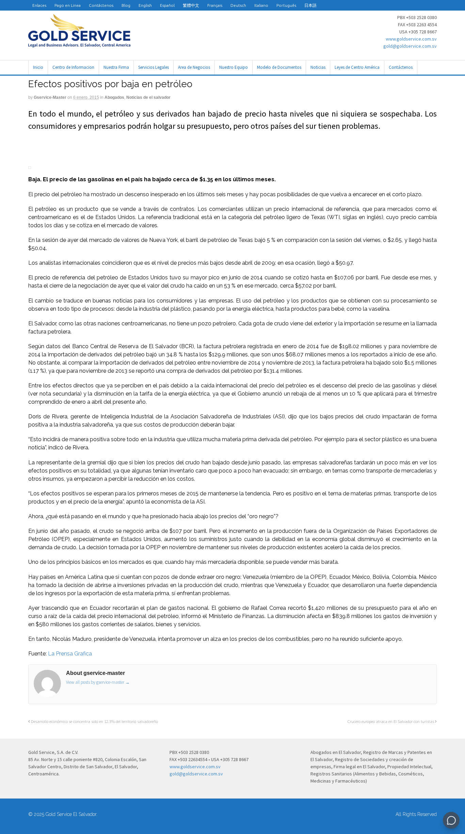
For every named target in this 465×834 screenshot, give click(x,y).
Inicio (38, 67)
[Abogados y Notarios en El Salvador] (79, 44)
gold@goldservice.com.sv (410, 46)
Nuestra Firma (116, 67)
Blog (126, 5)
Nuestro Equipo (233, 67)
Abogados (114, 97)
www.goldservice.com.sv (411, 39)
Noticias (317, 67)
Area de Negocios (194, 67)
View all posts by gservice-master (98, 682)
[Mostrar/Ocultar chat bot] (451, 820)
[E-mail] (29, 148)
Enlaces (39, 5)
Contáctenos (101, 5)
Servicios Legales (153, 67)
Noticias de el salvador (148, 97)
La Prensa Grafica (69, 653)
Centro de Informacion (73, 67)
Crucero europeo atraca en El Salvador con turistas (391, 721)
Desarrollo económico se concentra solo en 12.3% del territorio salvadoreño (94, 721)
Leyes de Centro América (357, 67)
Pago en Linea (67, 5)
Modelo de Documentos (279, 67)
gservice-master (50, 97)
